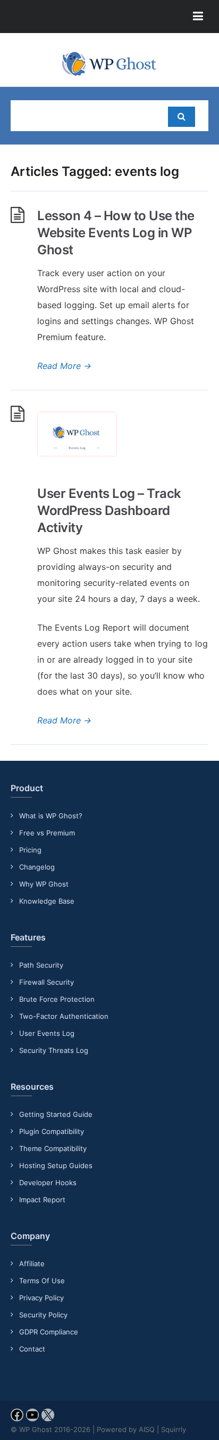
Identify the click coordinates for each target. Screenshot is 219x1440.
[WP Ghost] (109, 64)
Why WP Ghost (44, 884)
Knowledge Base (46, 901)
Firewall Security (46, 982)
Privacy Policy (41, 1297)
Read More (64, 365)
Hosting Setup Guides (55, 1165)
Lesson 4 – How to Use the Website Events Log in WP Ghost (116, 233)
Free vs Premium (47, 832)
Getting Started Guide (55, 1114)
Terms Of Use (42, 1280)
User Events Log (46, 1033)
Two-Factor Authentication (63, 1016)
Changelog (37, 867)
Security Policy (43, 1314)
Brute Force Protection (57, 999)
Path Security (41, 965)
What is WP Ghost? (50, 815)
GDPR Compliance (48, 1332)
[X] (47, 1418)
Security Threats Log (53, 1050)
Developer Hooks (48, 1182)
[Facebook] (17, 1418)
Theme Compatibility (53, 1148)
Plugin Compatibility (51, 1131)
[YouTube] (32, 1418)
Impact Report (42, 1199)
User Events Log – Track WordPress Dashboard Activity (109, 510)
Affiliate (32, 1263)
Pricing (30, 850)
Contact (32, 1349)
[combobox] (85, 115)
